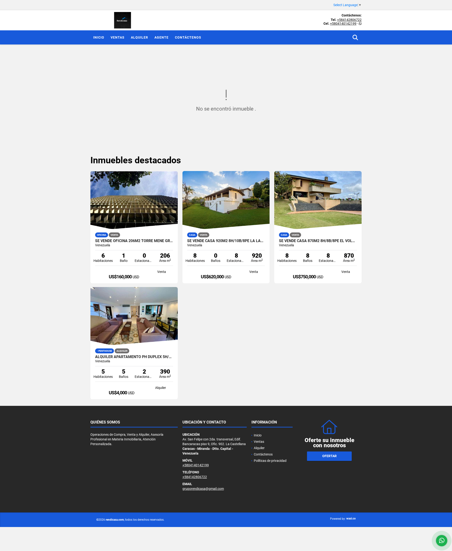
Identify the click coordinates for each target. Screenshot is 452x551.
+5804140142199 (343, 23)
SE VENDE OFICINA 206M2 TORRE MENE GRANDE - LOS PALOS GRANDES (134, 241)
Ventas (118, 37)
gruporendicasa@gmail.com (203, 489)
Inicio (98, 37)
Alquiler (139, 37)
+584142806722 (349, 20)
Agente (161, 37)
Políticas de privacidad (270, 461)
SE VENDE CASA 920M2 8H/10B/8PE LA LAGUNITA (226, 241)
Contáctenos (188, 37)
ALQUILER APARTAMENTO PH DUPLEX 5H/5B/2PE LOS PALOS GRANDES (134, 357)
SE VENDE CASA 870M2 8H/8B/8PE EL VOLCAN (318, 241)
